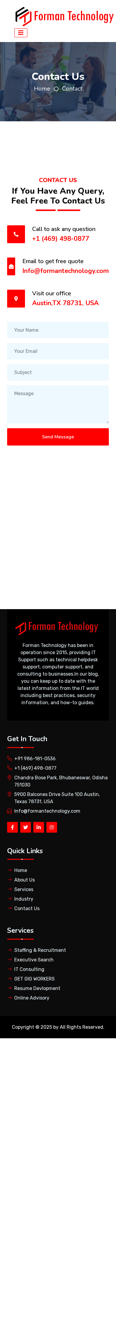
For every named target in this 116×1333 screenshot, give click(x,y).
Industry (23, 899)
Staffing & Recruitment (40, 950)
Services (23, 889)
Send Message (58, 437)
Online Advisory (31, 998)
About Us (24, 880)
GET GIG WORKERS (34, 979)
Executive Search (34, 960)
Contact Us (27, 908)
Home (42, 89)
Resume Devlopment (37, 988)
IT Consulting (29, 969)
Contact (72, 89)
